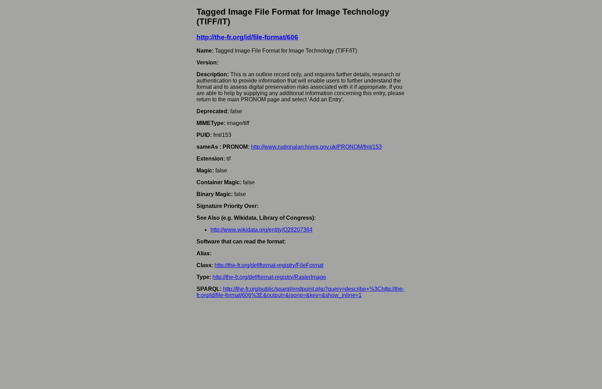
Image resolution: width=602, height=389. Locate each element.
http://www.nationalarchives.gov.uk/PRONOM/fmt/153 (316, 147)
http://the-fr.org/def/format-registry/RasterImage (269, 277)
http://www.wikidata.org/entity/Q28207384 (261, 230)
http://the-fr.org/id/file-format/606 (247, 37)
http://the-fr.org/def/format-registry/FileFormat (269, 265)
